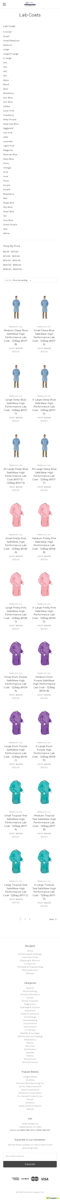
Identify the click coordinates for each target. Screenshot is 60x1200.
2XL (5, 62)
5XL (5, 75)
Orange (7, 167)
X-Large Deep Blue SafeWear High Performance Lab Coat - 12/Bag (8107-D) (44, 406)
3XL (5, 66)
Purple (6, 185)
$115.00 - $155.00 (11, 260)
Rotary (30, 1043)
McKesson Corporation (30, 1093)
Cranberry (8, 115)
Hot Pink (8, 132)
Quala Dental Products (30, 1106)
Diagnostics (30, 1004)
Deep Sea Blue (10, 123)
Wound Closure (30, 1062)
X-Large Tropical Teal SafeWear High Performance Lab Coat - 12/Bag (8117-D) (44, 891)
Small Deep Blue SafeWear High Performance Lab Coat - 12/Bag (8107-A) (44, 337)
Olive (6, 163)
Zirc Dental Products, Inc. (30, 1096)
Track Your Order (30, 957)
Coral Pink (8, 110)
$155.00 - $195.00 (12, 264)
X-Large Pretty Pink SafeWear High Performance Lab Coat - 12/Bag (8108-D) (44, 614)
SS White (30, 1080)
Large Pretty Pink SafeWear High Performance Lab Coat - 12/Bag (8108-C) (16, 614)
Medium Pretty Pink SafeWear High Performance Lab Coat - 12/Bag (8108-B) (44, 545)
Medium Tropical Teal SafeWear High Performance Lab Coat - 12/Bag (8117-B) (44, 822)
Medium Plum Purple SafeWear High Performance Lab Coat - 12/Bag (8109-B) (44, 683)
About (30, 950)
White (6, 233)
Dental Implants (30, 1001)
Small (6, 36)
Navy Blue (8, 159)
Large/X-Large (10, 53)
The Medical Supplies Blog (30, 967)
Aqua (6, 80)
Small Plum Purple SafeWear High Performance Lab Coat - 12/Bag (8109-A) (16, 683)
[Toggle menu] (4, 4)
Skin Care (30, 1046)
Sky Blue (7, 207)
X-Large (7, 58)
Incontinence (30, 1023)
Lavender (8, 141)
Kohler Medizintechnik (30, 1086)
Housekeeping (30, 1020)
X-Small (7, 31)
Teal (5, 229)
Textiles (30, 1055)
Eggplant (8, 128)
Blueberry (8, 93)
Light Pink (8, 145)
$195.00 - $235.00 (12, 269)
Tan (5, 215)
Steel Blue (8, 211)
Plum (6, 180)
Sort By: (8, 280)
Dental (30, 997)
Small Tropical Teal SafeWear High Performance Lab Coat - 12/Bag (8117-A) (15, 822)
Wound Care (30, 1059)
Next (51, 919)
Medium (7, 45)
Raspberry (8, 194)
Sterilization (30, 1049)
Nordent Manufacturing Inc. (30, 1083)
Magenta (8, 150)
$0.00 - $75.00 (10, 251)
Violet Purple (10, 224)
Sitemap (30, 973)
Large (6, 49)
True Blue (8, 220)
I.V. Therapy (30, 1030)
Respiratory (30, 1039)
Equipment (30, 1010)
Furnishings (30, 1017)
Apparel (30, 988)
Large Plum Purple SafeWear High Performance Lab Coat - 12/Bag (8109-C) (16, 753)
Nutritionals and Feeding (30, 1036)
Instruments (30, 1026)
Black (6, 84)
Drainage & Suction (30, 1007)
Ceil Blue (8, 97)
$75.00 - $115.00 (11, 256)
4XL (5, 71)
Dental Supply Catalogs (30, 954)
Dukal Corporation (30, 1089)
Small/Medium (11, 40)
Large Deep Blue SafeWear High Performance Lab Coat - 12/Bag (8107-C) (16, 406)
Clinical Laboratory (30, 994)
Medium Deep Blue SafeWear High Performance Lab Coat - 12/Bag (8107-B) (16, 337)
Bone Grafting (30, 991)
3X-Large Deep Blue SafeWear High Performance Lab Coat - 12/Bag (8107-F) (44, 476)
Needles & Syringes (30, 1033)
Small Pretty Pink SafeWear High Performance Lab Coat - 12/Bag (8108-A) (16, 545)
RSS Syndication (30, 970)
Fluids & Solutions (30, 1013)
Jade (5, 137)
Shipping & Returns (30, 960)
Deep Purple (9, 119)
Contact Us (30, 963)
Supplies (30, 1052)
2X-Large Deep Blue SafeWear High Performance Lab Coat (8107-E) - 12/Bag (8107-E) (15, 476)
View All (30, 1109)
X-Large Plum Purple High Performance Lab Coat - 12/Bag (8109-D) (44, 753)
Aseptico (30, 1102)
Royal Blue (8, 202)
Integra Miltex (30, 1077)
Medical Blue (10, 154)
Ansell (30, 1099)
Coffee (6, 106)
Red (5, 198)
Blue (5, 88)
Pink (5, 172)
